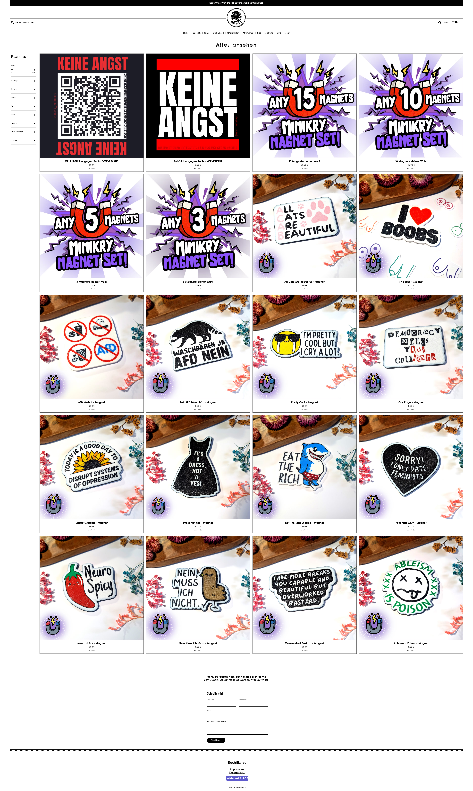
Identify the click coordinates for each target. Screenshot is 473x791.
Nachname (243, 700)
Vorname (211, 700)
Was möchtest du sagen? (217, 721)
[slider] (11, 69)
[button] (455, 22)
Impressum (237, 769)
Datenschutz (237, 772)
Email (209, 710)
